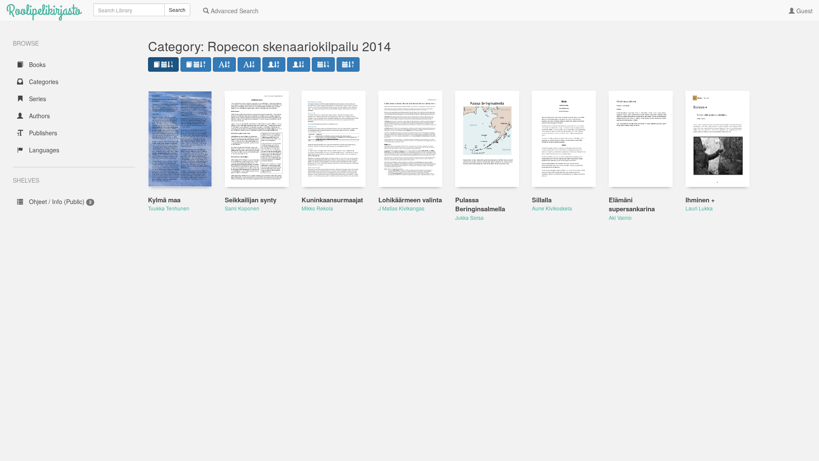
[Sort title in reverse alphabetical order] (249, 64)
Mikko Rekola (317, 208)
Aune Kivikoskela (552, 208)
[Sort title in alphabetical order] (224, 64)
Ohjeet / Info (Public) (59, 201)
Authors (38, 115)
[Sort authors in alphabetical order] (273, 64)
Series (36, 98)
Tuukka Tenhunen (168, 208)
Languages (43, 150)
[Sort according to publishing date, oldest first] (348, 64)
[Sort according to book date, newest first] (163, 64)
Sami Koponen (242, 208)
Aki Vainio (620, 217)
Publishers (42, 132)
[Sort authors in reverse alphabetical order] (298, 64)
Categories (42, 81)
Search (177, 9)
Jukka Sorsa (469, 217)
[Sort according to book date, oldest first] (195, 64)
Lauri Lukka (699, 208)
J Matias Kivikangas (401, 208)
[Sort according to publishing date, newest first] (323, 64)
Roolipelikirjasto (43, 10)
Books (36, 64)
